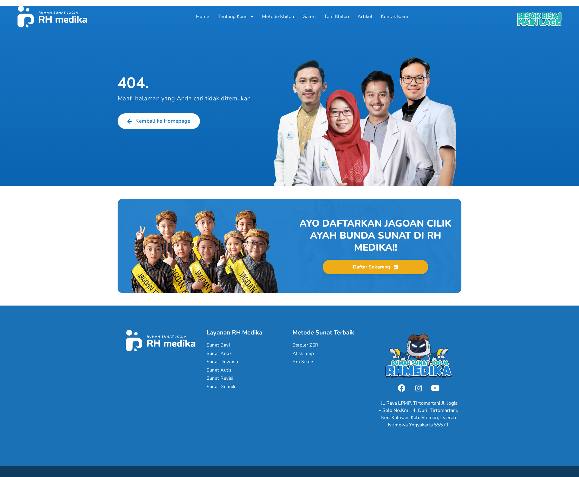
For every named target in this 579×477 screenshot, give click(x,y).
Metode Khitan (278, 16)
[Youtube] (435, 387)
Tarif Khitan (336, 16)
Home (202, 16)
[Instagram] (418, 387)
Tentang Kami (233, 16)
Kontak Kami (394, 16)
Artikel (364, 16)
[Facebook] (402, 387)
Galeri (309, 16)
